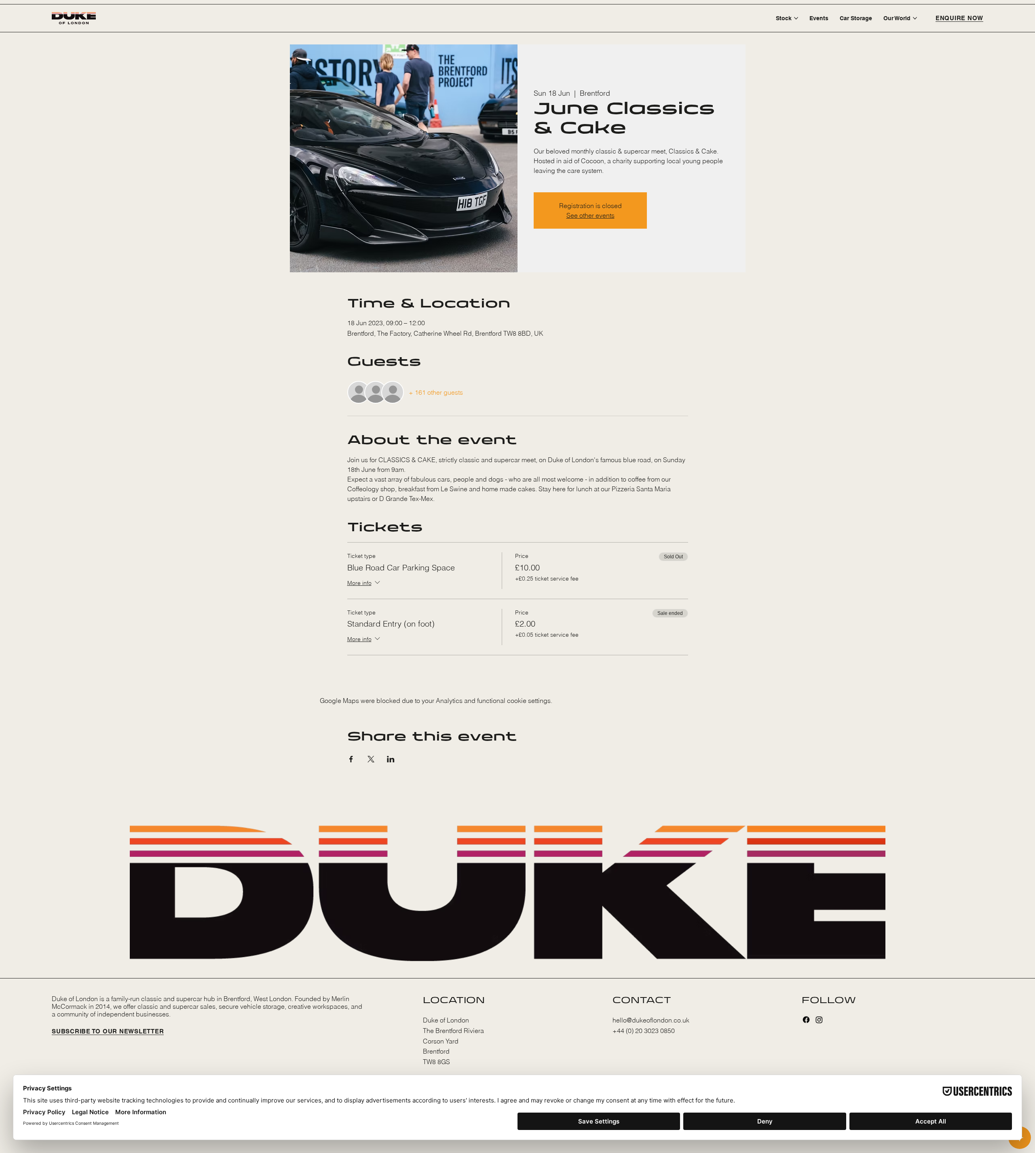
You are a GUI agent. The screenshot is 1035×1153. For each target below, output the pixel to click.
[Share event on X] (371, 759)
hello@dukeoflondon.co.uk (651, 1020)
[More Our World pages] (915, 18)
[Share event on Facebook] (351, 759)
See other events (590, 215)
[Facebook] (806, 1019)
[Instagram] (819, 1019)
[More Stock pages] (796, 18)
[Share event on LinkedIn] (391, 759)
